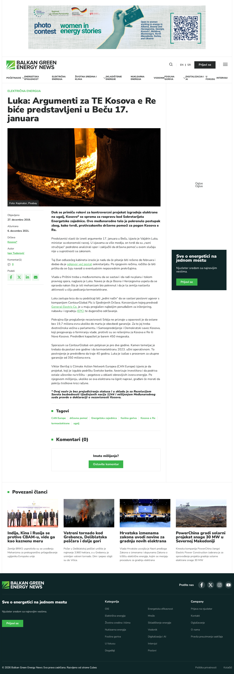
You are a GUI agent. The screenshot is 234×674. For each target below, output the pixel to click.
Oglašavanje (198, 622)
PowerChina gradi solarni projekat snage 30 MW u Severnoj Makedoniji (200, 537)
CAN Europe (58, 418)
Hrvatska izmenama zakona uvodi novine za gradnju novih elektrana (143, 537)
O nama (195, 629)
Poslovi (152, 650)
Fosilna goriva (169, 78)
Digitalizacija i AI (195, 78)
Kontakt (195, 615)
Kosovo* (12, 242)
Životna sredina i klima (86, 78)
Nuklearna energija (137, 78)
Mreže (151, 615)
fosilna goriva (129, 418)
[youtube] (228, 584)
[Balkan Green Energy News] (31, 65)
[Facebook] (10, 277)
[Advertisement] (199, 183)
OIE (19, 78)
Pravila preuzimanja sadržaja (207, 636)
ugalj (76, 423)
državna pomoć (79, 418)
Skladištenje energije (114, 78)
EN (181, 65)
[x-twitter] (210, 584)
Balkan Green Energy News (27, 667)
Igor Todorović (15, 253)
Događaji (110, 650)
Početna (11, 78)
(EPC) (80, 311)
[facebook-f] (201, 584)
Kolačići (228, 667)
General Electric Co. (64, 307)
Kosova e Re (148, 418)
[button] (171, 65)
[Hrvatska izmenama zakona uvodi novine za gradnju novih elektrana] (145, 513)
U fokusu (210, 78)
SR (189, 65)
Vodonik (159, 78)
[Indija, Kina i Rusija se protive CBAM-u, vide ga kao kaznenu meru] (32, 513)
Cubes (93, 667)
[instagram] (219, 584)
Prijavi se (205, 65)
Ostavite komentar (106, 464)
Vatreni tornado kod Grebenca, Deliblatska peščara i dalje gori (85, 537)
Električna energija (59, 78)
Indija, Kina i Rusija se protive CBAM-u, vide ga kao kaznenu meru (31, 537)
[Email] (35, 277)
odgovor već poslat (79, 264)
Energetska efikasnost (31, 78)
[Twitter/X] (19, 277)
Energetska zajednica (104, 418)
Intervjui (222, 78)
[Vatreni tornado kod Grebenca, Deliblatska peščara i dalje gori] (89, 513)
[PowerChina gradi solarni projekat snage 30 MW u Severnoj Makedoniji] (201, 513)
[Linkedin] (27, 277)
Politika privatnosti (205, 667)
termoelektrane (60, 423)
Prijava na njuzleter (201, 608)
